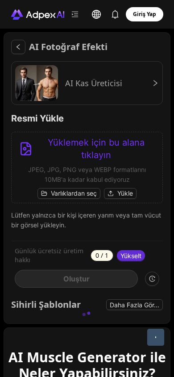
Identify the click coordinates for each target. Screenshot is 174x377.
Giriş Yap (144, 14)
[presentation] (87, 167)
